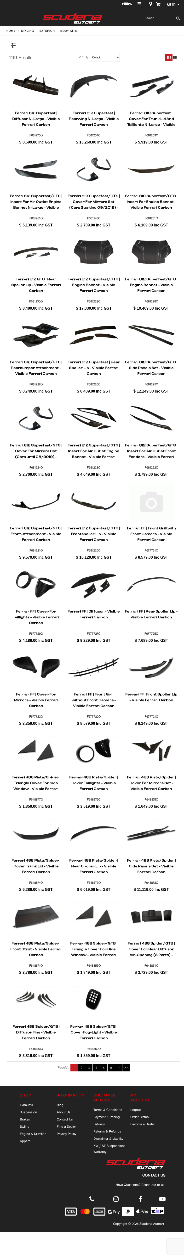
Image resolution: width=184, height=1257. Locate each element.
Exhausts (26, 1105)
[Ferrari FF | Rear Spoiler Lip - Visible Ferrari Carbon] (151, 584)
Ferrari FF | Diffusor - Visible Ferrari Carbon (94, 615)
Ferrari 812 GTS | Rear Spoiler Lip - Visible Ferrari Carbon (36, 284)
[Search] (177, 18)
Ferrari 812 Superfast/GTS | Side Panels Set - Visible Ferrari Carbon (151, 367)
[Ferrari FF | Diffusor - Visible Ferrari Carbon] (93, 584)
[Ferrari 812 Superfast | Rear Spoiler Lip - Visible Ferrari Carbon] (93, 335)
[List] (174, 57)
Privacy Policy (66, 1134)
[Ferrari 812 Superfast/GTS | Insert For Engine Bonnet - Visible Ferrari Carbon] (151, 169)
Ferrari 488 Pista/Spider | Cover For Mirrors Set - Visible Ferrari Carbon (151, 783)
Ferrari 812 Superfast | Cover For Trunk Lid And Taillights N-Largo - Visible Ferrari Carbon (151, 118)
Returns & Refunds (107, 1131)
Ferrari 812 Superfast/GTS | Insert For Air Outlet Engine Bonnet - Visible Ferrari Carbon (94, 451)
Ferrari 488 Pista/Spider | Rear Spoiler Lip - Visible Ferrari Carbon (93, 866)
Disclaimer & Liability (108, 1138)
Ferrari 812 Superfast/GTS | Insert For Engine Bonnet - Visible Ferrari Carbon (151, 201)
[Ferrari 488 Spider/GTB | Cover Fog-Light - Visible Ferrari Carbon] (93, 999)
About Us (63, 1112)
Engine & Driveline (33, 1134)
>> (126, 1067)
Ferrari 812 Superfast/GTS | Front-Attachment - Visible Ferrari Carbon (36, 533)
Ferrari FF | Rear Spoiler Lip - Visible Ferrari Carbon (151, 615)
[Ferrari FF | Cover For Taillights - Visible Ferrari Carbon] (36, 584)
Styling (24, 1126)
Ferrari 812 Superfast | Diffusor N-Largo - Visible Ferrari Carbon (36, 118)
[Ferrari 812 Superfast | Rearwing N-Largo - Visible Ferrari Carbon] (93, 86)
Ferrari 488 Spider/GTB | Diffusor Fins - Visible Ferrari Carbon (36, 1032)
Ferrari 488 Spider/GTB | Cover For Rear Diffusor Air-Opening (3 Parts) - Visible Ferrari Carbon (151, 949)
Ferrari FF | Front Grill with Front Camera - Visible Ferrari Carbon (151, 533)
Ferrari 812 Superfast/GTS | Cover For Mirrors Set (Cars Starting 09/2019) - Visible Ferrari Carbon (94, 201)
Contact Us (65, 1119)
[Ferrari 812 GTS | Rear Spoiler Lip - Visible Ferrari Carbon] (36, 252)
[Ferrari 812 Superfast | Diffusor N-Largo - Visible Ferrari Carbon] (36, 86)
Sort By (83, 57)
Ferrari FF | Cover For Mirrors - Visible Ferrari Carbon (36, 700)
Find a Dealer (66, 1126)
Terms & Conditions (107, 1110)
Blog (60, 1105)
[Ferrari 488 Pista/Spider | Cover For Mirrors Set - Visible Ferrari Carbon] (151, 750)
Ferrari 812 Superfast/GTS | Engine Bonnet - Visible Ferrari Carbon (94, 284)
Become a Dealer (142, 1124)
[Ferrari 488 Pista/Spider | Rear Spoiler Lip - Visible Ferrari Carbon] (93, 833)
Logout (135, 1110)
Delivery (99, 1124)
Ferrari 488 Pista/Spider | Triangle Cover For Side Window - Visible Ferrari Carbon (36, 783)
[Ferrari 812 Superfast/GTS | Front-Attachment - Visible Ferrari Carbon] (36, 501)
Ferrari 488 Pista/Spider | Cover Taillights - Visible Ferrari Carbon (93, 783)
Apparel (25, 1141)
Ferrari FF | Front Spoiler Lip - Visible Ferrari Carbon (151, 698)
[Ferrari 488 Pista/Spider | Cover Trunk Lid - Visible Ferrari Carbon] (36, 833)
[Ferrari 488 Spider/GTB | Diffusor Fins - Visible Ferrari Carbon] (36, 999)
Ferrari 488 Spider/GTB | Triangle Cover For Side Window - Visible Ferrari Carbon (93, 949)
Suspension (28, 1112)
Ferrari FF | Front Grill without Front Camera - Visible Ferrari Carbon (94, 700)
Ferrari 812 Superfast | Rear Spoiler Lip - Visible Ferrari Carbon (94, 367)
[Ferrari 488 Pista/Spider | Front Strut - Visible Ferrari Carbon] (36, 916)
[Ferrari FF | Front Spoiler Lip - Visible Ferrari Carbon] (151, 667)
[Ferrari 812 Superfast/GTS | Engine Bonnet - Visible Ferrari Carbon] (93, 252)
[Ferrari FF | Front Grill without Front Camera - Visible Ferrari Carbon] (93, 667)
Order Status (139, 1117)
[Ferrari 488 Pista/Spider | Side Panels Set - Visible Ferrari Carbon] (151, 833)
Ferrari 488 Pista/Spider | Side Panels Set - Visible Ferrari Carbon (151, 866)
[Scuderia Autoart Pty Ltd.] (69, 18)
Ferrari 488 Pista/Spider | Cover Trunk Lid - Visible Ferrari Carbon (36, 866)
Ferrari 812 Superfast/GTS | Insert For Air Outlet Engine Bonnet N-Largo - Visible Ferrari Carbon (36, 201)
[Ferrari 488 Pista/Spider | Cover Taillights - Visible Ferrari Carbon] (93, 750)
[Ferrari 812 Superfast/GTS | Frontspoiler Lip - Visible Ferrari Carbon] (93, 501)
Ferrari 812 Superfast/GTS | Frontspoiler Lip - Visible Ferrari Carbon (94, 533)
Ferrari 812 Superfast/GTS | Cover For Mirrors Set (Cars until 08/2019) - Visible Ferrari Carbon (36, 451)
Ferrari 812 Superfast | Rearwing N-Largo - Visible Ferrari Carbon (94, 118)
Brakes (25, 1119)
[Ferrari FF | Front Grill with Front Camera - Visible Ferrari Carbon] (151, 501)
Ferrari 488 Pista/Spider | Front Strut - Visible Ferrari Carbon (36, 949)
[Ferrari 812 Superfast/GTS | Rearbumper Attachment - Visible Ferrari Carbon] (36, 335)
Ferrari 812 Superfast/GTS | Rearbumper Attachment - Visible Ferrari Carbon (36, 367)
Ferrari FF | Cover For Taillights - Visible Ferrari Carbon (36, 617)
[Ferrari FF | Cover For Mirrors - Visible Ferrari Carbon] (36, 667)
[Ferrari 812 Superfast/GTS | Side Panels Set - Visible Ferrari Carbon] (151, 335)
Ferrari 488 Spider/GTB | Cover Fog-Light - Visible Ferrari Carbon (93, 1032)
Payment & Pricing (106, 1117)
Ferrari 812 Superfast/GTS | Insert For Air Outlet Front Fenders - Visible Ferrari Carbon (151, 451)
